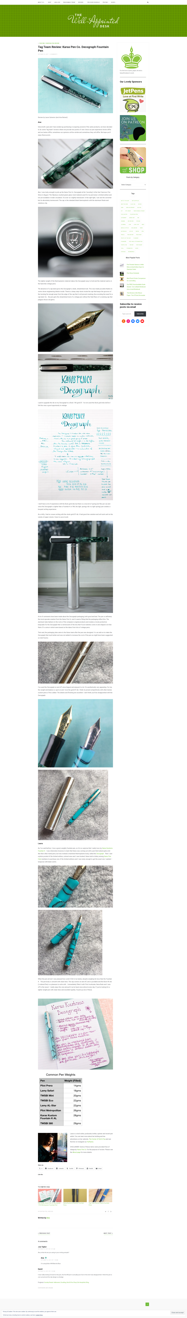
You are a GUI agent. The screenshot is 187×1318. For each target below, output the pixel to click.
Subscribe (140, 314)
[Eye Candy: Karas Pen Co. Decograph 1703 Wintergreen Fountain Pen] (49, 1195)
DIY (122, 210)
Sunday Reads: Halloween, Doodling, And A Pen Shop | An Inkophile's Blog (66, 1282)
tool (122, 248)
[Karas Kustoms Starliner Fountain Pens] (75, 1195)
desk (122, 207)
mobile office (125, 227)
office (131, 231)
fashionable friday (139, 210)
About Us (41, 2)
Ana (48, 1218)
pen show (138, 234)
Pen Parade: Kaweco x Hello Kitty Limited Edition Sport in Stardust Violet (135, 267)
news (141, 227)
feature (42, 43)
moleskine (134, 227)
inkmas (123, 221)
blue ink (133, 204)
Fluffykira (90, 1142)
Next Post (108, 1233)
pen (143, 231)
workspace (131, 251)
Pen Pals (105, 2)
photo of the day (126, 238)
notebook (124, 231)
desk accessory (130, 207)
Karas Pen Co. (82, 1149)
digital (139, 207)
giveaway (123, 217)
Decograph (100, 854)
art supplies (135, 200)
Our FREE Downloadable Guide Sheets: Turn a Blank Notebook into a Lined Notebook (136, 287)
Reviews (80, 2)
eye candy (128, 210)
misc (143, 224)
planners (123, 241)
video (136, 248)
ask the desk (124, 204)
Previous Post (44, 1233)
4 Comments (53, 54)
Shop (49, 2)
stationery (139, 244)
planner (136, 238)
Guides (113, 2)
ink (138, 217)
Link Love (57, 2)
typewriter (129, 248)
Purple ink (124, 244)
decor (139, 204)
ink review (131, 221)
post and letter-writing (135, 241)
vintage (123, 251)
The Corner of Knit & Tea (97, 1139)
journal (123, 224)
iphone (138, 221)
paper (137, 231)
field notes (124, 214)
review (51, 1211)
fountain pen (43, 1211)
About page (76, 1152)
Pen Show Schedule (93, 2)
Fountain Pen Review (52, 43)
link (130, 224)
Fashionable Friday (69, 2)
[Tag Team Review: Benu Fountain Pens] (100, 1195)
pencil (123, 234)
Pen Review (130, 234)
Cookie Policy (39, 1315)
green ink (132, 217)
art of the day (125, 200)
